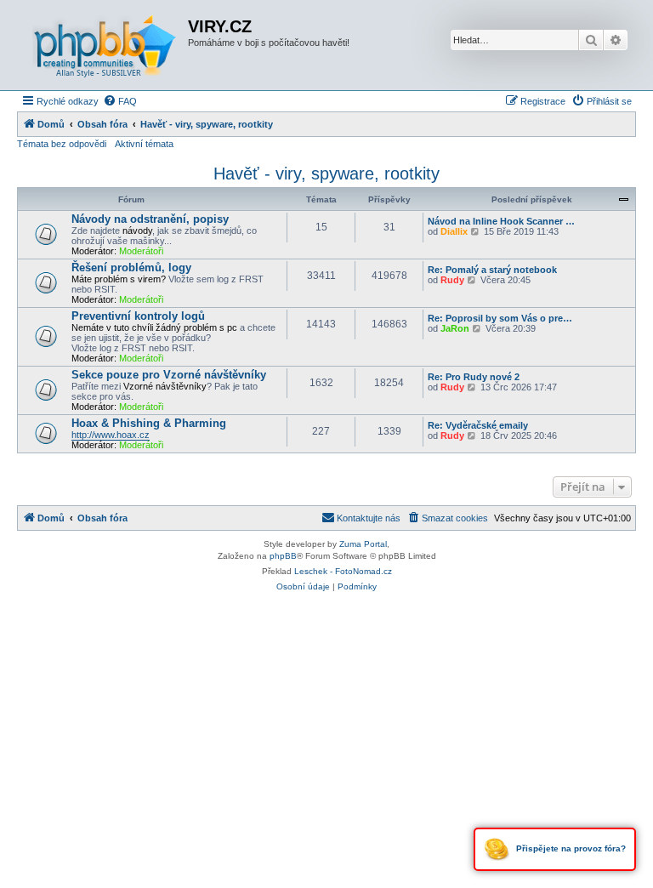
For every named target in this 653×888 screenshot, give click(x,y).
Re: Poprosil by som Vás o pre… (500, 318)
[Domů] (104, 45)
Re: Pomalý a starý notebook (492, 270)
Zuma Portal (363, 544)
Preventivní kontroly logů (138, 316)
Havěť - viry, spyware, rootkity (326, 173)
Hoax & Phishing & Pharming (148, 423)
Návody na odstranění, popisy (150, 219)
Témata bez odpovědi (61, 144)
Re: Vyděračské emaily (478, 425)
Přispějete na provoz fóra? (570, 848)
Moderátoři (141, 251)
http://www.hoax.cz (110, 435)
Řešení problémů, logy (131, 267)
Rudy (452, 280)
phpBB (283, 556)
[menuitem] (120, 101)
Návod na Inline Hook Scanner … (501, 221)
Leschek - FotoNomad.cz (343, 571)
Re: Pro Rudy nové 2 (474, 377)
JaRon (454, 328)
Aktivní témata (144, 144)
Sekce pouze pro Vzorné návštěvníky (168, 374)
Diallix (454, 231)
